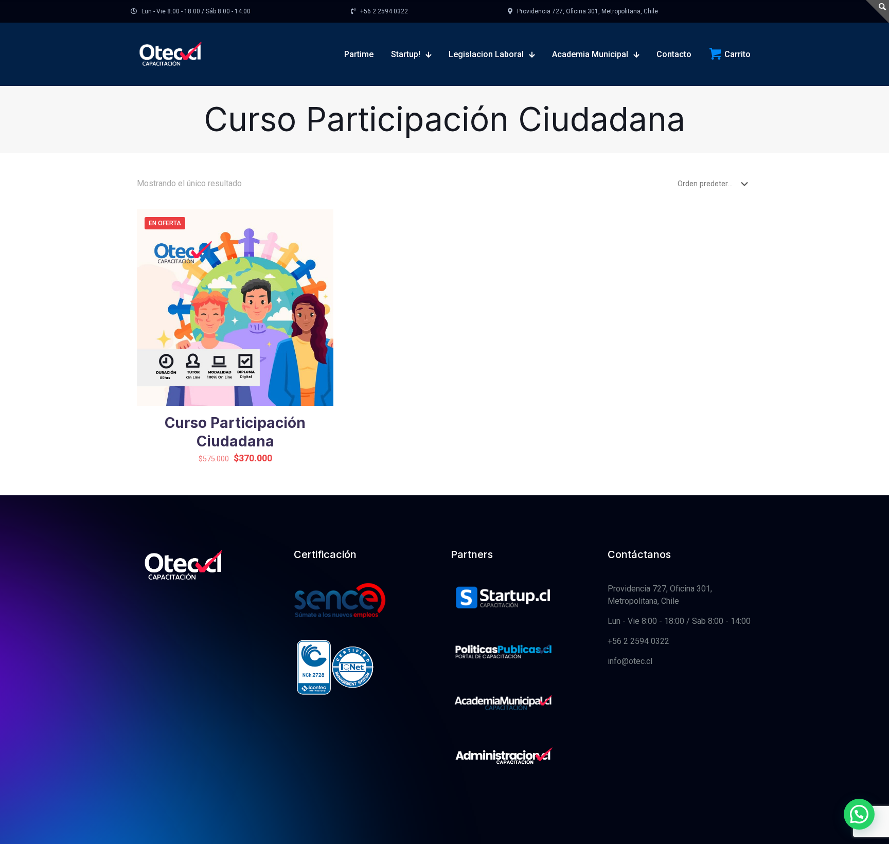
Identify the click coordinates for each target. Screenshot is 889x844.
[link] (503, 599)
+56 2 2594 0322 (638, 641)
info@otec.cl (630, 661)
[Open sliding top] (877, 11)
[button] (859, 814)
